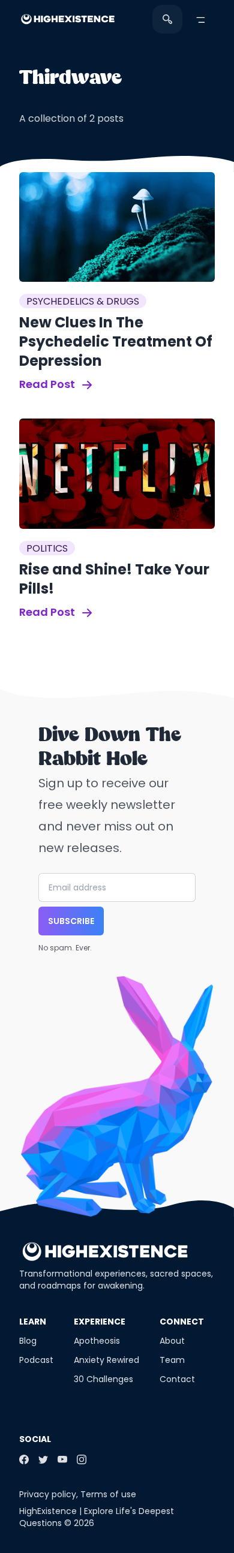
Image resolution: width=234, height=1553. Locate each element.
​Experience (99, 1322)
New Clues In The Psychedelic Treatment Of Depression (115, 341)
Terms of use (108, 1494)
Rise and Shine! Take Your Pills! (114, 578)
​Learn (32, 1322)
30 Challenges (103, 1379)
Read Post (48, 384)
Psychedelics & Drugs (82, 301)
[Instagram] (81, 1459)
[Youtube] (62, 1459)
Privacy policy (47, 1494)
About (172, 1341)
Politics (47, 548)
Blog (28, 1341)
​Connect (182, 1322)
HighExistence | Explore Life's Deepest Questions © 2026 (96, 1517)
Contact (177, 1379)
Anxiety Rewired (106, 1360)
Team (172, 1360)
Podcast (36, 1360)
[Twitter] (43, 1459)
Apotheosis (97, 1341)
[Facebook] (24, 1459)
